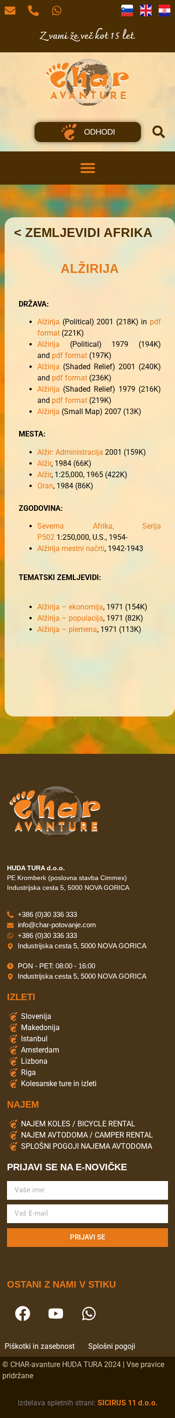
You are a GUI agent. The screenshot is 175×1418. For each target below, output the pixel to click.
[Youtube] (55, 1313)
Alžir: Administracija (71, 452)
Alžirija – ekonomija (70, 606)
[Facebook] (22, 1313)
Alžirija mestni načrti (71, 548)
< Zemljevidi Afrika (83, 233)
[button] (158, 131)
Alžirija (48, 321)
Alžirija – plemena (67, 629)
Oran (45, 485)
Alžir (44, 463)
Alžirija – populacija (70, 618)
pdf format (69, 355)
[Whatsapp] (88, 1313)
